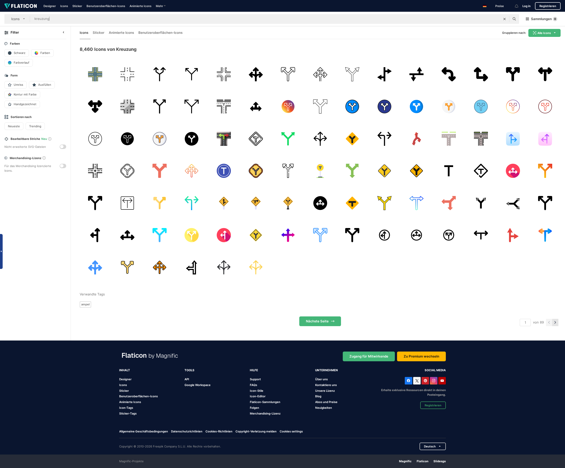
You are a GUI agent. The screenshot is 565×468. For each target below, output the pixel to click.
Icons (64, 6)
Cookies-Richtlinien (218, 431)
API (187, 379)
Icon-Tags (126, 407)
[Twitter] (417, 380)
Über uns (321, 379)
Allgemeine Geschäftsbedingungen (143, 431)
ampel (85, 304)
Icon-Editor (258, 396)
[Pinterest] (425, 380)
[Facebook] (408, 380)
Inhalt (124, 370)
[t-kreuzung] (545, 74)
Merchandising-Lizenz (265, 413)
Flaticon (422, 461)
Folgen (254, 407)
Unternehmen (326, 370)
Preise (499, 6)
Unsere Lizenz (325, 390)
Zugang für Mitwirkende (368, 356)
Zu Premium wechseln (421, 356)
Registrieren (547, 6)
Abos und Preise (326, 402)
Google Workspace (198, 385)
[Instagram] (433, 380)
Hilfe (254, 370)
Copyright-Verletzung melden (256, 431)
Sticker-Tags (128, 413)
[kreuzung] (95, 74)
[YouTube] (442, 380)
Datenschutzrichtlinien (186, 431)
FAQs (253, 385)
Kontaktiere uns (326, 385)
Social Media (435, 370)
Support (255, 379)
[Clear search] (504, 19)
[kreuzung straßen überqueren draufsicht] (95, 171)
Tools (189, 370)
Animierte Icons (140, 6)
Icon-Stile (256, 390)
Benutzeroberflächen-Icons (106, 6)
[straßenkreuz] (127, 74)
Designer (49, 6)
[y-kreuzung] (191, 74)
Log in (526, 6)
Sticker (77, 6)
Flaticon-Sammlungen (265, 402)
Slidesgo (439, 461)
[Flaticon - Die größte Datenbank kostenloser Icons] (20, 6)
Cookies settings (291, 431)
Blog (318, 396)
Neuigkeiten (323, 407)
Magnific (405, 461)
